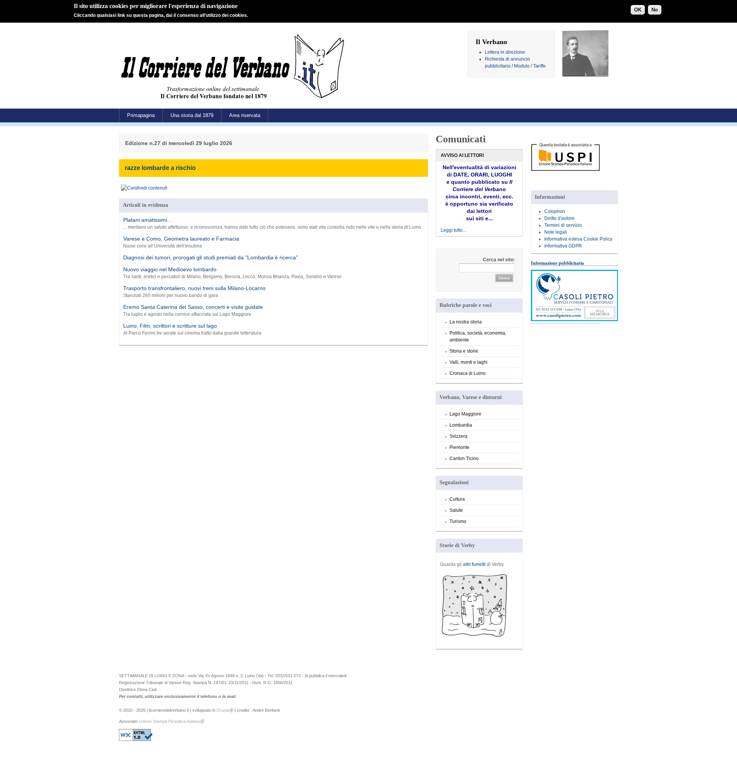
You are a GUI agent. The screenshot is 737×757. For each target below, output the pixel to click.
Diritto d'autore (559, 218)
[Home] (234, 101)
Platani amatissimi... (147, 220)
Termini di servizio (563, 225)
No (654, 10)
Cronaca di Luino (467, 373)
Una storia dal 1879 (191, 115)
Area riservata (244, 115)
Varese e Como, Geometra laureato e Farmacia (181, 239)
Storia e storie (463, 351)
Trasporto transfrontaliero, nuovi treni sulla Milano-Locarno (194, 288)
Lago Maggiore (465, 414)
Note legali (555, 232)
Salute (456, 510)
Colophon (554, 211)
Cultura (457, 499)
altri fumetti (474, 564)
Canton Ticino (464, 458)
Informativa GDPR (563, 246)
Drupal (222, 710)
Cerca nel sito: (499, 259)
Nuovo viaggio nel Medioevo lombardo (169, 269)
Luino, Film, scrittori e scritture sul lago (170, 326)
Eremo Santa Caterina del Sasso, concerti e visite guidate (193, 307)
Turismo (457, 521)
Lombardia (460, 425)
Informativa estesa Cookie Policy (578, 239)
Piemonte (459, 447)
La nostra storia (465, 322)
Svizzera (458, 436)
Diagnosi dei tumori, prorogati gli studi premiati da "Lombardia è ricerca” (210, 257)
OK (637, 10)
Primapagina (141, 115)
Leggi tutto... (453, 230)
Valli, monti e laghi (468, 362)
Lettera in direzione (505, 52)
